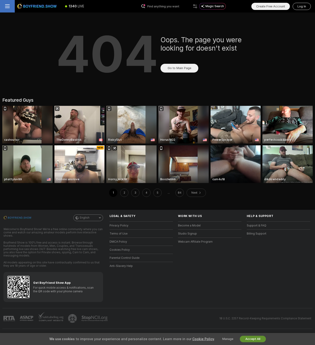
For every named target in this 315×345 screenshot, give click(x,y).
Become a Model (189, 225)
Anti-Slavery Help (121, 266)
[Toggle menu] (7, 6)
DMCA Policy (118, 241)
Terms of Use (119, 233)
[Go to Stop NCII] (95, 318)
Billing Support (256, 233)
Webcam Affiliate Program (195, 241)
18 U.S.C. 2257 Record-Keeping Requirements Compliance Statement (265, 318)
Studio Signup (187, 233)
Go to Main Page (179, 68)
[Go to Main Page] (38, 6)
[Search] (195, 6)
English (84, 217)
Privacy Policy (119, 225)
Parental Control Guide (125, 258)
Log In (301, 6)
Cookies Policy (120, 249)
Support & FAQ (256, 225)
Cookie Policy (203, 339)
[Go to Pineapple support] (73, 318)
